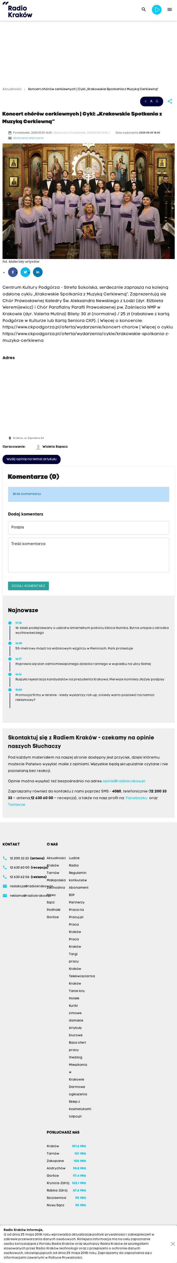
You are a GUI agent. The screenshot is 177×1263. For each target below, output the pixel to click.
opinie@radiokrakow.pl (124, 781)
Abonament (78, 888)
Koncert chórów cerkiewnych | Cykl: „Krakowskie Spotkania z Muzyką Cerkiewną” (93, 89)
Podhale (53, 910)
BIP (71, 895)
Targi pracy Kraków (75, 962)
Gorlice (53, 917)
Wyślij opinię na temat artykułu (31, 459)
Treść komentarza (28, 544)
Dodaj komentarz (28, 586)
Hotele (74, 998)
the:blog (75, 1057)
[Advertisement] (88, 54)
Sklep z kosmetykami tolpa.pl (80, 1109)
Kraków (53, 865)
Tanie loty (77, 991)
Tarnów (53, 873)
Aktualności (12, 89)
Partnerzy (77, 902)
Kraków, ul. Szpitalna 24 (28, 438)
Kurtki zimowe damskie (76, 1013)
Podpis (17, 527)
